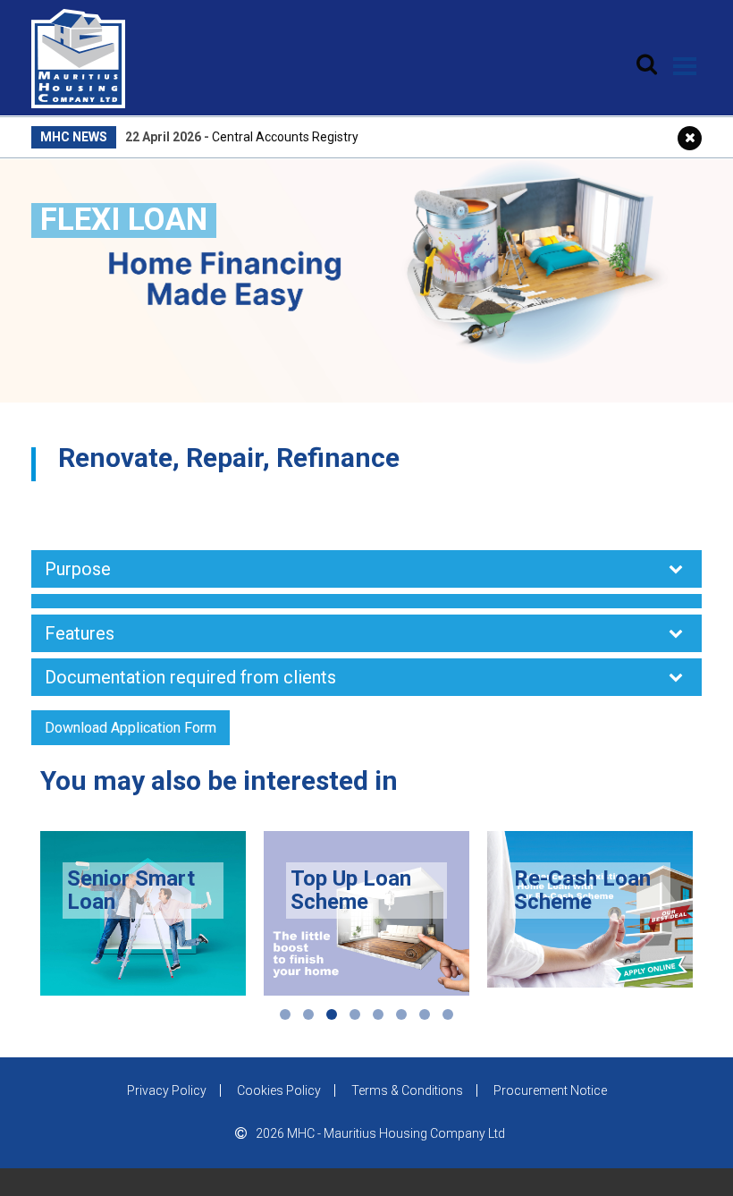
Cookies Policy (279, 1090)
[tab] (366, 569)
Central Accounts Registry (285, 137)
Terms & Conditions (407, 1090)
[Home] (78, 53)
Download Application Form (130, 727)
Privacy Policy (166, 1090)
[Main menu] (686, 66)
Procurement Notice (550, 1090)
